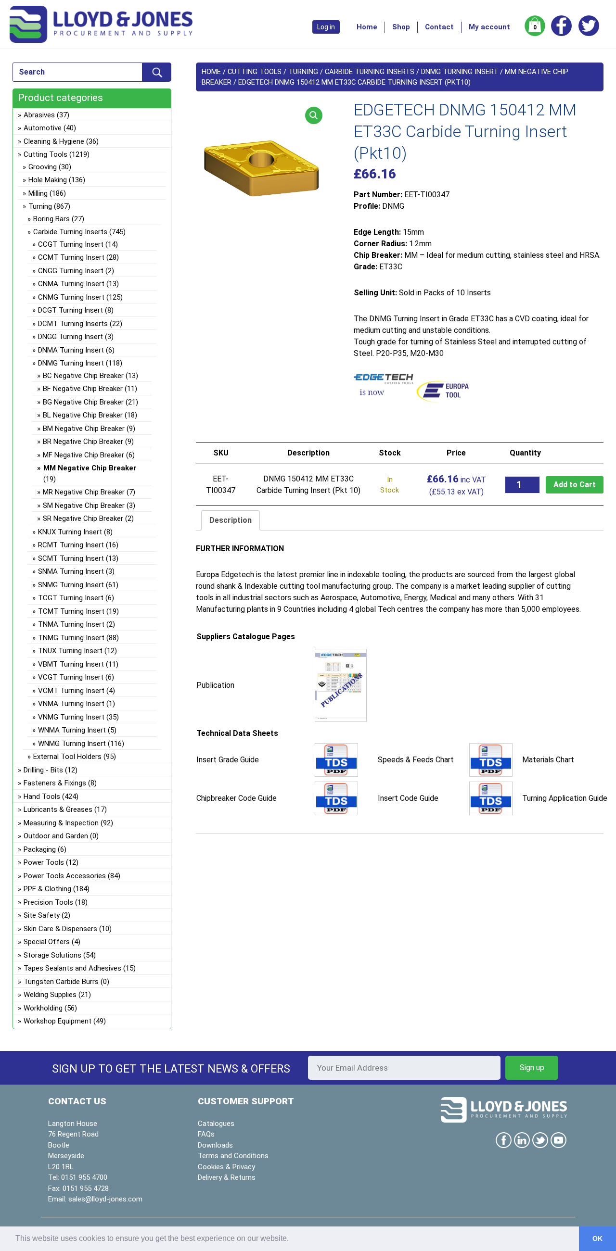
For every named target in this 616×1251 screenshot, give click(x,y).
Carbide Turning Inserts (369, 71)
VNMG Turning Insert (71, 717)
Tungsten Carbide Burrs (61, 981)
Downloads (215, 1145)
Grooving (42, 167)
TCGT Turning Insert (70, 598)
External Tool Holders (67, 756)
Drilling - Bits (43, 770)
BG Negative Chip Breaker (83, 402)
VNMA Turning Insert (71, 703)
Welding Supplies (50, 994)
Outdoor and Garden (56, 836)
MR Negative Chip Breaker (84, 492)
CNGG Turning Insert (70, 270)
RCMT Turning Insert (71, 545)
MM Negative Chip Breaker (89, 468)
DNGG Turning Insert (70, 336)
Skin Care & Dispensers (60, 928)
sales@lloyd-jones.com (105, 1199)
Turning (303, 71)
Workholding (43, 1008)
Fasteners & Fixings (55, 783)
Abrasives (39, 115)
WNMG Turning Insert (72, 743)
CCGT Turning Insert (70, 244)
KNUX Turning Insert (70, 532)
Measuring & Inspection (61, 823)
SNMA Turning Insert (71, 571)
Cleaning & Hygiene (54, 141)
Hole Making (47, 180)
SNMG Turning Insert (71, 585)
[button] (313, 115)
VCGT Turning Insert (70, 677)
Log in (326, 27)
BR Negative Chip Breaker (83, 441)
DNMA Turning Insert (71, 350)
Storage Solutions (52, 955)
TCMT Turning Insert (71, 611)
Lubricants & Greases (58, 809)
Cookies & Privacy (226, 1167)
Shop (401, 27)
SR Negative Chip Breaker (83, 518)
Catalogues (216, 1123)
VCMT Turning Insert (71, 690)
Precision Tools (48, 902)
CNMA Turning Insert (71, 283)
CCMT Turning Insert (71, 257)
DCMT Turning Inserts (73, 323)
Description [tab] (230, 520)
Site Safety (42, 915)
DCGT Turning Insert (70, 310)
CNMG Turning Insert (71, 297)
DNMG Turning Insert (459, 71)
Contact (439, 27)
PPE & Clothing (47, 889)
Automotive (43, 128)
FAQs (206, 1134)
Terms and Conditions (233, 1155)
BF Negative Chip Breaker (83, 388)
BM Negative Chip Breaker (84, 428)
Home (367, 27)
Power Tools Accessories (65, 876)
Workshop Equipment (57, 1021)
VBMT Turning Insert (71, 664)
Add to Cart (574, 484)
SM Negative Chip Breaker (84, 505)
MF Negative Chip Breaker (83, 455)
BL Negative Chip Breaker (83, 415)
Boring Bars (51, 219)
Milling (38, 193)
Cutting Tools (255, 71)
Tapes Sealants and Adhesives (72, 968)
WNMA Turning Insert (72, 730)
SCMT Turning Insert (71, 558)
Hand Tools (42, 796)
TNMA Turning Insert (71, 624)
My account (489, 27)
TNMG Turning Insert (71, 637)
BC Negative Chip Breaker (83, 375)
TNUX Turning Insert (70, 650)
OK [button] (597, 1238)
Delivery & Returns (227, 1177)
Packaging (40, 849)
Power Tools (44, 862)
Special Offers (47, 941)
